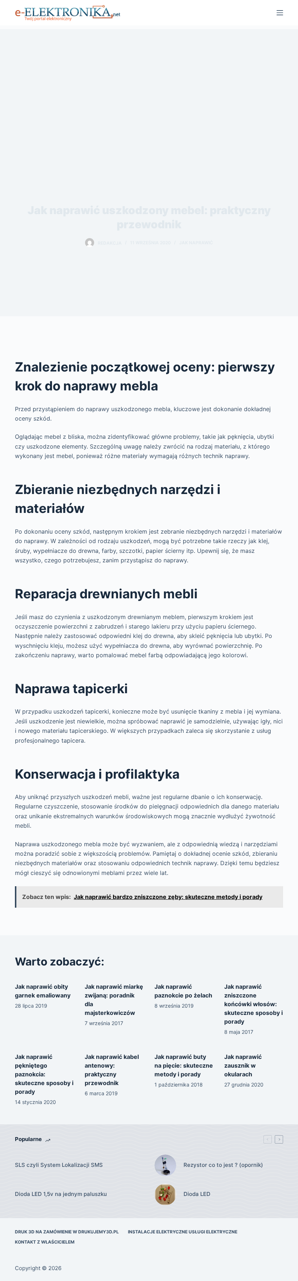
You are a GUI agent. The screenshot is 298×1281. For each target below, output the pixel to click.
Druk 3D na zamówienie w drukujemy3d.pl (67, 1231)
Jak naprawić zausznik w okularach (243, 1065)
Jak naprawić (196, 242)
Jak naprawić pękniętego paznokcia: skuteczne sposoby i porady (44, 1074)
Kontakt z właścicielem (44, 1242)
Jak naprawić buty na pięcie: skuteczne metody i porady (183, 1065)
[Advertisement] (149, 80)
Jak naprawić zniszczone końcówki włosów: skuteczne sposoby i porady (253, 1004)
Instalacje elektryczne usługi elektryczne (182, 1231)
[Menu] (280, 12)
